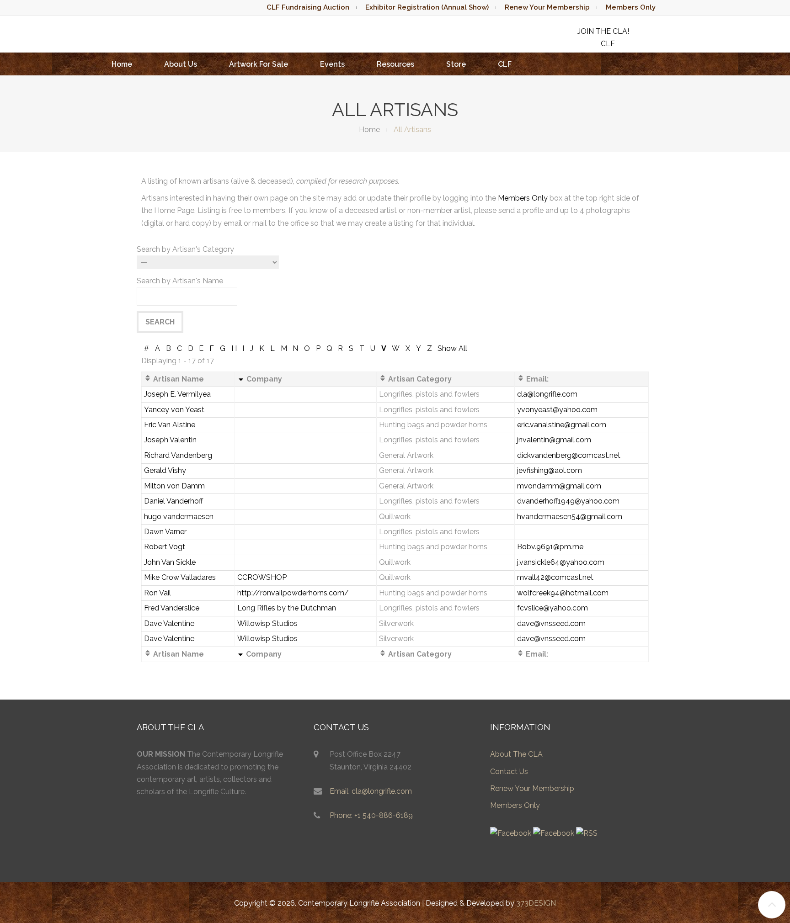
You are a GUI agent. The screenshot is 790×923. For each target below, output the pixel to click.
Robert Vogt (164, 546)
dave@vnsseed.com (551, 623)
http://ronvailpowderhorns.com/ (293, 593)
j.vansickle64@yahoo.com (560, 562)
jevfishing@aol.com (549, 470)
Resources (395, 64)
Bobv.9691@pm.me (550, 546)
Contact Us (509, 771)
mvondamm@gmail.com (559, 486)
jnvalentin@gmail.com (554, 439)
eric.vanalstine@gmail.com (561, 424)
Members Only (631, 7)
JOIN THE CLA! (603, 31)
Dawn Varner (165, 531)
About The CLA (516, 754)
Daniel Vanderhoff (173, 501)
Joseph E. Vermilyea (177, 394)
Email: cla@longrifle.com (371, 791)
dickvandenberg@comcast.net (568, 455)
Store (456, 64)
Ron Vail (157, 593)
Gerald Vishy (165, 470)
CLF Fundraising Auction (308, 7)
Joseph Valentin (170, 439)
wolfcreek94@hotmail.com (563, 593)
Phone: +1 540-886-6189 (371, 815)
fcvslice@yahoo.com (552, 608)
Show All (452, 348)
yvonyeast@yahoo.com (557, 409)
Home (122, 64)
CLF (505, 64)
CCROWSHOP (262, 577)
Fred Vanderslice (171, 608)
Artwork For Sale (258, 64)
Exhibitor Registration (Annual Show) (427, 7)
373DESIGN (536, 903)
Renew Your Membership (547, 7)
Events (332, 64)
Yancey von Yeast (174, 409)
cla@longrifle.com (547, 394)
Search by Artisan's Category (185, 249)
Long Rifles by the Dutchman (286, 608)
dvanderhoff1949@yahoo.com (568, 501)
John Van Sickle (170, 562)
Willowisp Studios (267, 623)
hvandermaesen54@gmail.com (569, 516)
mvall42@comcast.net (555, 577)
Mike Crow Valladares (180, 577)
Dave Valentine (169, 623)
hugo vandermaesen (179, 516)
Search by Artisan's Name (180, 280)
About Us (180, 64)
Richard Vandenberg (178, 455)
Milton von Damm (174, 486)
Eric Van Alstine (169, 424)
